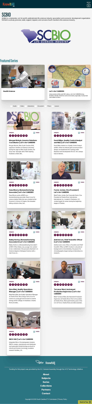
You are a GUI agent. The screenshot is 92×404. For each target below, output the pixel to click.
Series (46, 382)
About (46, 374)
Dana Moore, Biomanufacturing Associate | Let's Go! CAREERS (21, 191)
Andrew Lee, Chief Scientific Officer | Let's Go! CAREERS (68, 241)
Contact (46, 393)
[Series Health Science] (23, 76)
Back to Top (84, 402)
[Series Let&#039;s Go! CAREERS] (69, 76)
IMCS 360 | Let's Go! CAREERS (21, 339)
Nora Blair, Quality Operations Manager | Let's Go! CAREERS (20, 290)
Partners (46, 7)
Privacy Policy (62, 399)
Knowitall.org (8, 5)
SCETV (39, 362)
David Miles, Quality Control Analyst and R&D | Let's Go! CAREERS (68, 141)
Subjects (46, 378)
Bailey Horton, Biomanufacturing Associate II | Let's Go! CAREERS (22, 241)
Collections (46, 385)
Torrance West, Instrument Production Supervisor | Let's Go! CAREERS (67, 291)
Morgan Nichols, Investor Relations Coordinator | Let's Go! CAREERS (23, 141)
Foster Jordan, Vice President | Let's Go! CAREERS (66, 191)
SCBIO (4, 18)
